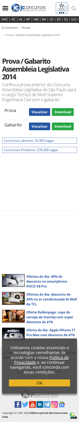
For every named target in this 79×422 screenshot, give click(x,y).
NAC (5, 19)
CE (51, 19)
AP (28, 19)
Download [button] (62, 112)
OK (39, 383)
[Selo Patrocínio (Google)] (62, 7)
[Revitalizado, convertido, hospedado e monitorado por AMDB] (73, 415)
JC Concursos (10, 27)
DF (59, 19)
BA (44, 19)
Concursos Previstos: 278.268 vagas (31, 150)
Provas (26, 27)
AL (21, 19)
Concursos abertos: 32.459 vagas (29, 140)
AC (14, 19)
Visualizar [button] (40, 112)
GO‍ (73, 19)
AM (36, 19)
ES (66, 19)
